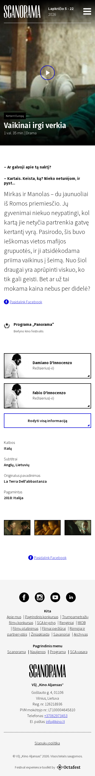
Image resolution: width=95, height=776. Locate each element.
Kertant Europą (15, 116)
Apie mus (14, 616)
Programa (58, 651)
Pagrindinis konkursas (41, 616)
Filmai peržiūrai (54, 628)
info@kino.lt (55, 721)
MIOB (82, 622)
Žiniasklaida (40, 634)
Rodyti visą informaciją (47, 420)
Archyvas (81, 634)
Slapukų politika (47, 743)
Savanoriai (61, 634)
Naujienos (38, 651)
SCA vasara (78, 651)
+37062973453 (55, 715)
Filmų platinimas (25, 628)
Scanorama (16, 651)
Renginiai (66, 622)
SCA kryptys (46, 622)
